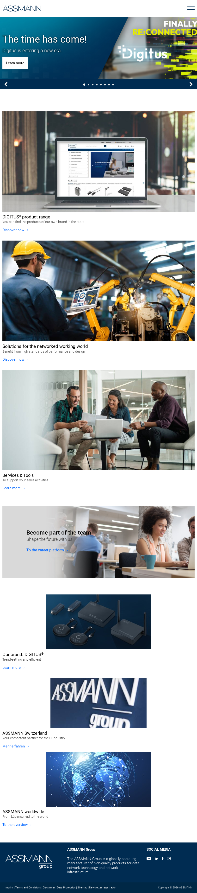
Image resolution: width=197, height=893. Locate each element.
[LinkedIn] (156, 859)
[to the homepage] (22, 7)
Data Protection (66, 887)
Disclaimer (49, 887)
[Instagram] (169, 859)
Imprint (9, 887)
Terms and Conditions (28, 887)
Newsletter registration (102, 887)
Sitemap (82, 887)
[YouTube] (149, 859)
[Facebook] (162, 859)
